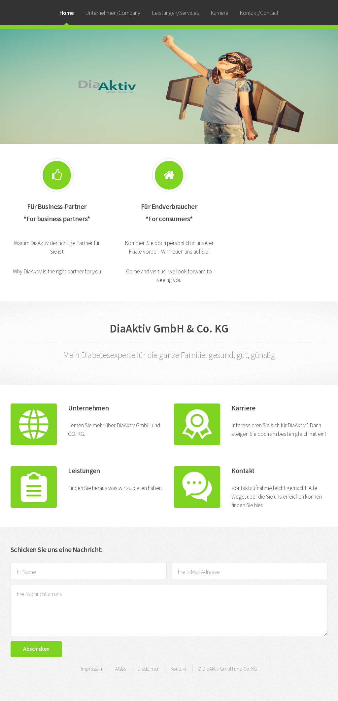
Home (66, 13)
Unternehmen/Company (112, 13)
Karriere (219, 13)
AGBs (120, 669)
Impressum (92, 669)
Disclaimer (148, 669)
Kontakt (178, 669)
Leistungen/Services (175, 13)
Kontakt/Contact (259, 13)
